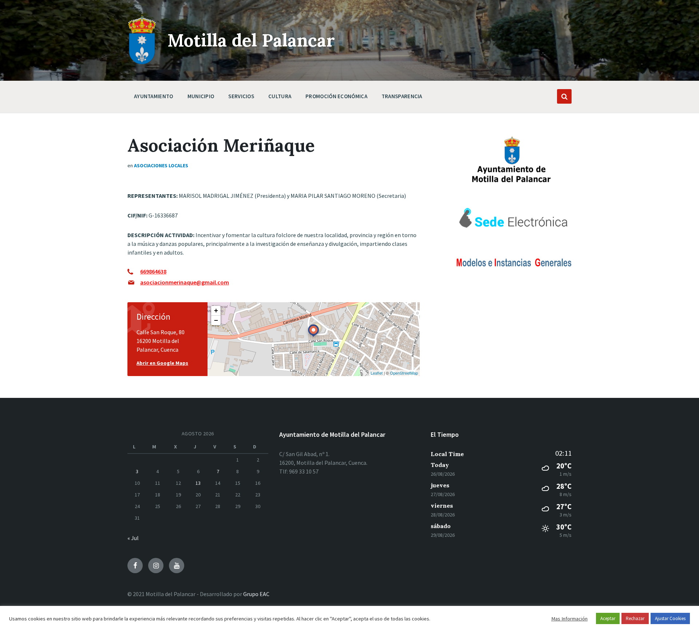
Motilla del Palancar (251, 40)
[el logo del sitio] (142, 62)
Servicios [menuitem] (241, 96)
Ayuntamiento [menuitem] (153, 96)
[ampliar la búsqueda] (564, 96)
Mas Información (569, 618)
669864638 (153, 271)
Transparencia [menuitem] (402, 96)
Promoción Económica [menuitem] (336, 96)
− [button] (216, 320)
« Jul (133, 538)
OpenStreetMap (404, 373)
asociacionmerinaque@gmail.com (184, 282)
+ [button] (216, 310)
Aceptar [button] (607, 618)
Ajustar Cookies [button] (670, 618)
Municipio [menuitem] (200, 96)
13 (198, 483)
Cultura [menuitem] (279, 96)
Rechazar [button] (635, 618)
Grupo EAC (256, 594)
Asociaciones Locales (161, 165)
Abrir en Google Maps (162, 363)
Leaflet (377, 373)
